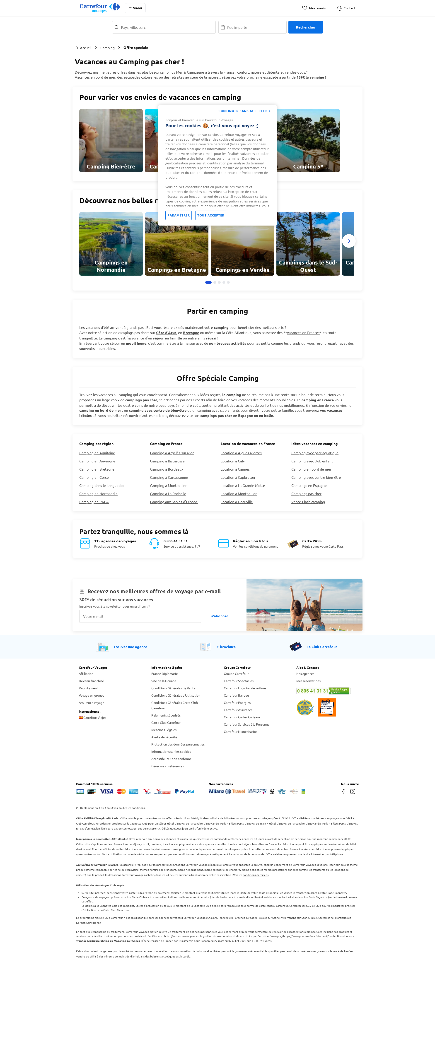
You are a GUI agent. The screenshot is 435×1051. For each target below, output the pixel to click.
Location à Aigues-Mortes (241, 452)
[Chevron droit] (349, 241)
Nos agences (305, 673)
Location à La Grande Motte (243, 485)
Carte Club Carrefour (166, 722)
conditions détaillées (255, 875)
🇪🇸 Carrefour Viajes (92, 717)
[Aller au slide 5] (228, 282)
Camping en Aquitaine (97, 452)
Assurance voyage (91, 702)
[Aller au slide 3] (219, 282)
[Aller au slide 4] (223, 282)
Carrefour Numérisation (241, 731)
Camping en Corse (94, 477)
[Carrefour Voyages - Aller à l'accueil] (100, 8)
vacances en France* (303, 332)
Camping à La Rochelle (168, 493)
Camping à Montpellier (168, 485)
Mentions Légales (163, 730)
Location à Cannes (235, 469)
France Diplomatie (164, 673)
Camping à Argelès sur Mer (172, 452)
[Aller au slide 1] (208, 282)
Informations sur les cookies (171, 751)
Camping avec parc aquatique (314, 452)
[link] (111, 140)
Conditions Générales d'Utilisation (175, 695)
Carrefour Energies (237, 702)
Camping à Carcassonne (169, 477)
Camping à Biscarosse (167, 461)
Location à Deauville (237, 501)
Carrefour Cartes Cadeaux (242, 717)
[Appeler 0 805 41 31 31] (326, 691)
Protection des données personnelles (178, 744)
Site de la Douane (163, 681)
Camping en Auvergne (97, 461)
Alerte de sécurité (164, 737)
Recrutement (88, 688)
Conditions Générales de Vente (173, 688)
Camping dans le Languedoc (101, 485)
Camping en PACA (94, 501)
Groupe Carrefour (236, 673)
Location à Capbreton (238, 477)
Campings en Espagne (309, 485)
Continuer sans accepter (242, 111)
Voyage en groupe (91, 695)
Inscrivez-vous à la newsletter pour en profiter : (114, 606)
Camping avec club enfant (312, 461)
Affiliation (86, 673)
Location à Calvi (233, 461)
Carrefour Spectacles (239, 681)
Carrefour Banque (236, 695)
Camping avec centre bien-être (316, 477)
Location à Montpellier (239, 493)
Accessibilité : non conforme (171, 759)
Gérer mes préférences (167, 766)
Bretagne (191, 332)
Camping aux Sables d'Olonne (174, 501)
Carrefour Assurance (238, 710)
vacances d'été (97, 327)
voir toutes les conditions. (129, 808)
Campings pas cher (306, 493)
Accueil (86, 47)
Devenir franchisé (91, 681)
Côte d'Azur (166, 332)
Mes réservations (308, 681)
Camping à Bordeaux (166, 469)
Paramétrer (178, 215)
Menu (137, 7)
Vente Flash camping (308, 501)
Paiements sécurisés (166, 715)
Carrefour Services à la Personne (247, 724)
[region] (217, 165)
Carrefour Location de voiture (245, 688)
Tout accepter (210, 215)
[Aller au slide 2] (214, 282)
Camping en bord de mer (311, 469)
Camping (107, 47)
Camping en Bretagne (96, 469)
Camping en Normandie (98, 493)
